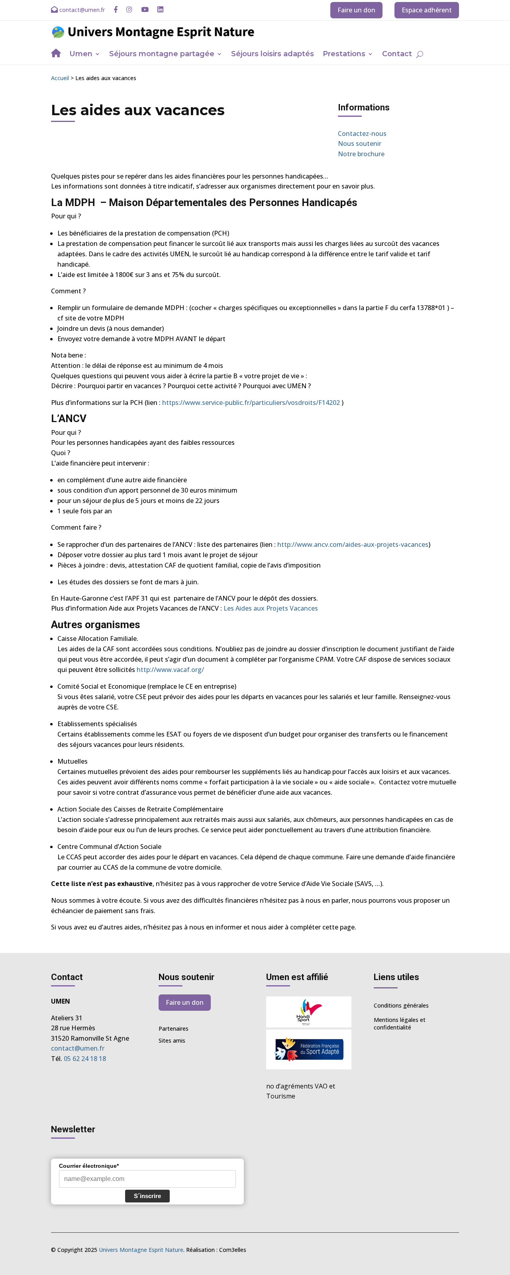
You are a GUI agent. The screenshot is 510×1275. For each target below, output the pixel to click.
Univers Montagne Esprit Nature (141, 1249)
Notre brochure (361, 153)
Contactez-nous (362, 133)
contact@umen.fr (77, 1048)
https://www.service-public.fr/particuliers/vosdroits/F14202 (251, 402)
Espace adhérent (427, 10)
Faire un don (356, 10)
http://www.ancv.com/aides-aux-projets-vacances (352, 544)
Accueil (60, 78)
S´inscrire (147, 1195)
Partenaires (173, 1029)
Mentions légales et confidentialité (400, 1023)
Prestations (344, 54)
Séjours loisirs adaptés (272, 54)
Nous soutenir (359, 143)
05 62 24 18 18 (85, 1058)
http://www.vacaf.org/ (170, 669)
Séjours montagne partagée (161, 54)
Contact (397, 54)
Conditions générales (401, 1005)
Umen (80, 54)
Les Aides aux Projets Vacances (271, 608)
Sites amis (172, 1041)
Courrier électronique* (89, 1166)
